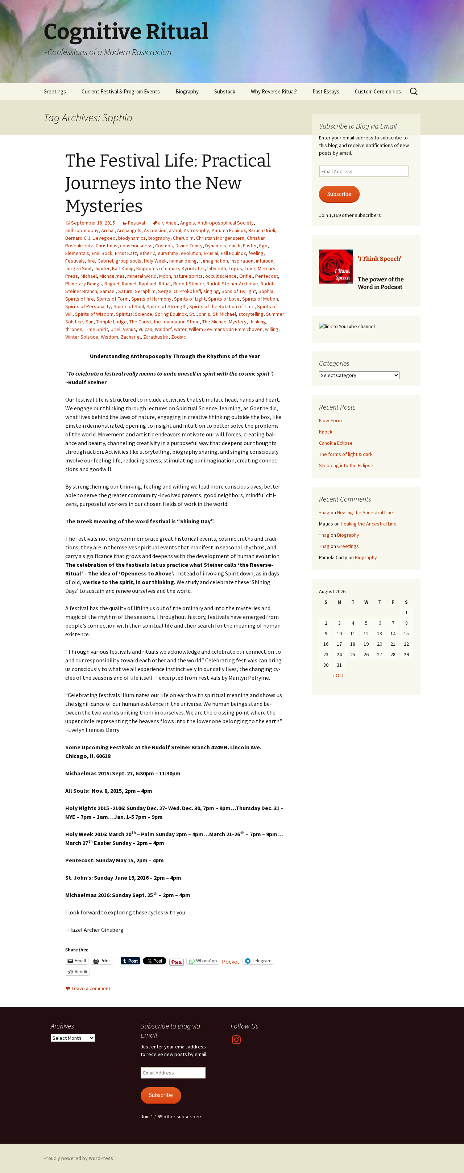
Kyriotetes (193, 268)
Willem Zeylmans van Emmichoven (225, 329)
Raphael (147, 283)
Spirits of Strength (166, 306)
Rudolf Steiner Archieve (232, 283)
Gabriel (105, 260)
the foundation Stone (177, 321)
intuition (264, 260)
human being (183, 260)
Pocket (231, 961)
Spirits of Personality (88, 306)
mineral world (142, 276)
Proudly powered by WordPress (78, 1158)
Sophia (265, 291)
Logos (235, 268)
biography (159, 238)
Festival (136, 222)
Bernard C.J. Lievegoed (90, 238)
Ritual (165, 283)
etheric (147, 253)
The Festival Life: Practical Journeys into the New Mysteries (168, 183)
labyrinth (216, 268)
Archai (108, 230)
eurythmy (168, 253)
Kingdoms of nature (157, 268)
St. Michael (224, 314)
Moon (165, 276)
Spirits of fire (79, 299)
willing (271, 329)
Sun (90, 321)
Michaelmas (112, 276)
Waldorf (163, 329)
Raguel (111, 283)
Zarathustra (156, 337)
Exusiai (211, 253)
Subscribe (339, 193)
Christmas (106, 245)
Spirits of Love (224, 299)
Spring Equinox (171, 314)
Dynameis (215, 245)
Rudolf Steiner (188, 283)
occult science (221, 276)
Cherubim (183, 238)
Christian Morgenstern (220, 238)
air (160, 222)
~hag (324, 512)
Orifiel (246, 276)
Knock (325, 431)
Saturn (125, 291)
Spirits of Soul (128, 306)
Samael (108, 291)
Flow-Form (330, 420)
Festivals (75, 260)
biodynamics (132, 238)
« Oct (338, 675)
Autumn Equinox (229, 230)
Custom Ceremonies (378, 91)
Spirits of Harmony (151, 299)
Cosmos (164, 245)
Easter (250, 245)
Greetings (55, 91)
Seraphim (145, 291)
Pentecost (266, 276)
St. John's (199, 314)
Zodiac (178, 337)
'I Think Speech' (379, 258)
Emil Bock (102, 253)
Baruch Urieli (261, 230)
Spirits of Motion (260, 299)
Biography (187, 91)
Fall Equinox (233, 253)
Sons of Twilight (238, 291)
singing (211, 291)
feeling (256, 253)
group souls (128, 260)
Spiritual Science (134, 314)
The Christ (140, 321)
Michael (88, 276)
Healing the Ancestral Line (365, 512)
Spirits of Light (190, 299)
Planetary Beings (83, 283)
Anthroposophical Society (226, 222)
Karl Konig (123, 268)
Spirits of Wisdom (94, 314)
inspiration (242, 260)
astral (175, 230)
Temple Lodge (111, 321)
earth (234, 245)
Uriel (115, 329)
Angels (187, 222)
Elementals (77, 253)
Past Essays (325, 91)
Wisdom (109, 337)
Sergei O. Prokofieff (179, 291)
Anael (172, 222)
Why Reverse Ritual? (274, 91)
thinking (257, 321)
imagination (215, 260)
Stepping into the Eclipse (346, 465)
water (180, 329)
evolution (191, 253)
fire (91, 260)
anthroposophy (82, 230)
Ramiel (129, 283)
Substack (224, 91)
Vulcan (145, 329)
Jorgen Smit (78, 268)
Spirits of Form (112, 299)
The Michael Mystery (224, 321)
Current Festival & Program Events (121, 91)
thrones (73, 329)
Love (250, 268)
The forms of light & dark (346, 454)
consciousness (136, 245)
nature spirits (188, 276)
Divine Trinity (189, 245)
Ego (263, 245)
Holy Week (155, 260)
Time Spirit (96, 329)
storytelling (251, 314)
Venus (129, 329)
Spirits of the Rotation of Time (221, 306)
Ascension (155, 230)
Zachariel (131, 337)
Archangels (129, 230)
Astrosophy (196, 230)
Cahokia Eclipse (336, 443)
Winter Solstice (81, 337)
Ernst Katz (126, 253)
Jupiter (101, 268)
